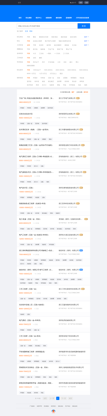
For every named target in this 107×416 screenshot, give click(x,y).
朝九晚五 (51, 81)
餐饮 (34, 37)
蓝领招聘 (69, 18)
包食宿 (52, 85)
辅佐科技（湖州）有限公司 (69, 250)
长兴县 (74, 45)
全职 (34, 58)
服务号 (74, 2)
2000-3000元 (60, 70)
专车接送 (72, 85)
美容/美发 (54, 37)
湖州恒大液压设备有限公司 (69, 235)
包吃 (85, 85)
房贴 (58, 85)
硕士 (71, 62)
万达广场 (51, 49)
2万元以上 (53, 73)
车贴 (64, 85)
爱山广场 (69, 49)
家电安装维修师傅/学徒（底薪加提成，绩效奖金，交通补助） (36, 383)
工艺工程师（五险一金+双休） (30, 336)
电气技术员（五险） (26, 187)
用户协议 (67, 406)
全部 (28, 45)
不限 (28, 37)
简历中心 (39, 18)
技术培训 (30, 85)
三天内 (41, 53)
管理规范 (73, 78)
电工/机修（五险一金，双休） (30, 219)
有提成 (82, 78)
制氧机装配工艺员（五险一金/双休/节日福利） (36, 145)
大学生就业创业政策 (82, 18)
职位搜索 (29, 18)
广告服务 (32, 406)
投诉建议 (46, 406)
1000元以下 (37, 70)
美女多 (74, 81)
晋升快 (29, 81)
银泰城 (43, 49)
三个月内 (66, 53)
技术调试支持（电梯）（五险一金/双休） (34, 129)
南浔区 (49, 45)
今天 (34, 53)
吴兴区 (41, 45)
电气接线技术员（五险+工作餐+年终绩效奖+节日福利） (36, 172)
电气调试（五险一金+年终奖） (30, 320)
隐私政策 (74, 406)
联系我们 (53, 406)
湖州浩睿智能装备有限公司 (69, 187)
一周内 (49, 53)
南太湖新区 (57, 45)
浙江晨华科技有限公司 (67, 203)
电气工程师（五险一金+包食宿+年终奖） (34, 235)
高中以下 (36, 62)
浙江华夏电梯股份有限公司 (69, 129)
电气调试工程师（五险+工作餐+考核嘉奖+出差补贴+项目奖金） (36, 156)
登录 (81, 2)
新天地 (35, 49)
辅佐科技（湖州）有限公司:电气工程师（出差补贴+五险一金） (36, 269)
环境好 (35, 78)
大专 (58, 62)
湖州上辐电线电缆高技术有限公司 (71, 367)
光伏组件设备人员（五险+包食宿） (32, 304)
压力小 (44, 85)
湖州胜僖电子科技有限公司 (69, 336)
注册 (86, 2)
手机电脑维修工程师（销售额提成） (32, 351)
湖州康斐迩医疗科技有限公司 (69, 145)
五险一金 (51, 78)
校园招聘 (49, 18)
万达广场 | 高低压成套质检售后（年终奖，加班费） (36, 98)
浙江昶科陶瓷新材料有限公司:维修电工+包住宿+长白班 (36, 250)
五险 (58, 78)
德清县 (67, 45)
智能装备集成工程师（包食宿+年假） (33, 203)
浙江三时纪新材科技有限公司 (69, 289)
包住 (79, 85)
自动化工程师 (37, 41)
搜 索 (84, 26)
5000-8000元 (83, 70)
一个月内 (57, 53)
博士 (77, 62)
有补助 (67, 81)
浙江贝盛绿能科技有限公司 (69, 304)
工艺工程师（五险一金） (28, 289)
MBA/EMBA (31, 65)
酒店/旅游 (64, 37)
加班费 (59, 81)
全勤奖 (65, 78)
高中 (43, 62)
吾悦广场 (60, 49)
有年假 (36, 81)
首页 (19, 2)
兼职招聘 (59, 18)
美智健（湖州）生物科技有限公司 (71, 219)
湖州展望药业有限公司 (67, 114)
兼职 (40, 58)
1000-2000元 (48, 70)
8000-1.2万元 (31, 73)
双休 (30, 31)
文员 (26, 31)
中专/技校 (51, 62)
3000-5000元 (72, 70)
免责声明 (39, 406)
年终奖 (43, 78)
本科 (65, 62)
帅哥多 (82, 81)
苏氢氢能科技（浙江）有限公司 (70, 156)
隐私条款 (60, 406)
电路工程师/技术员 (65, 41)
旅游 (43, 81)
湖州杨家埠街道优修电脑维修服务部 (72, 351)
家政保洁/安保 (43, 37)
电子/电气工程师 (50, 41)
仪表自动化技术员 (25, 114)
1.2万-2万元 (43, 73)
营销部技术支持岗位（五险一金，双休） (34, 367)
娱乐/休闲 (73, 37)
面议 (61, 73)
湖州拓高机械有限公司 (67, 320)
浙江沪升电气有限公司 (67, 98)
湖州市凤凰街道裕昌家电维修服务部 (72, 383)
